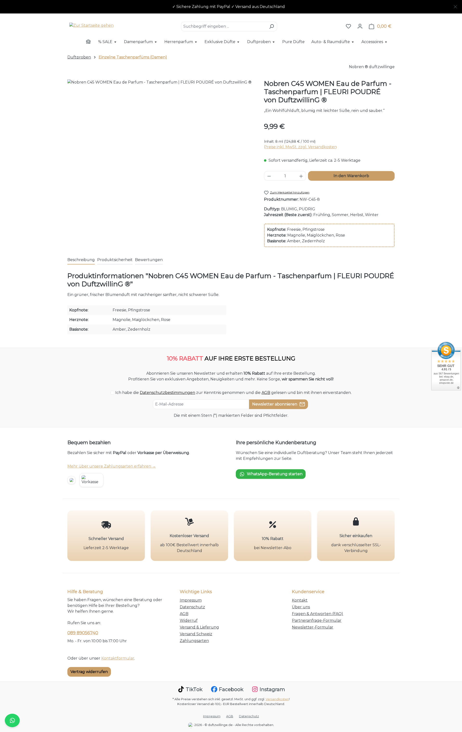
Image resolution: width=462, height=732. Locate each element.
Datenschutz (192, 607)
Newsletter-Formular (312, 627)
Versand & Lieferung (199, 627)
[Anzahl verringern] (269, 176)
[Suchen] (271, 26)
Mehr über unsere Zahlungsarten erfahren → (111, 466)
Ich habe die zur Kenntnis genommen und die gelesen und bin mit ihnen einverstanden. (233, 392)
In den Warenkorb (351, 175)
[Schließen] (455, 6)
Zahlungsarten (194, 640)
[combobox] (223, 26)
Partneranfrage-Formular (316, 620)
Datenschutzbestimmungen (167, 392)
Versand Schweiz (196, 634)
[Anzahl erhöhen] (301, 176)
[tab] (81, 260)
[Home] (91, 42)
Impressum (191, 600)
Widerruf (189, 620)
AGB (266, 392)
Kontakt (300, 600)
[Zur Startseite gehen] (91, 25)
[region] (231, 6)
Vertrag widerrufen (89, 671)
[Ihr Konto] (360, 26)
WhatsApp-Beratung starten (274, 474)
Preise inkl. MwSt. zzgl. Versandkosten (300, 147)
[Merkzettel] (348, 26)
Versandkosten (277, 699)
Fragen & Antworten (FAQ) (317, 613)
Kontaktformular (117, 658)
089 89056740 (82, 633)
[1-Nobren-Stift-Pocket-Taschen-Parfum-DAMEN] (160, 131)
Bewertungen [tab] (149, 259)
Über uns (301, 607)
